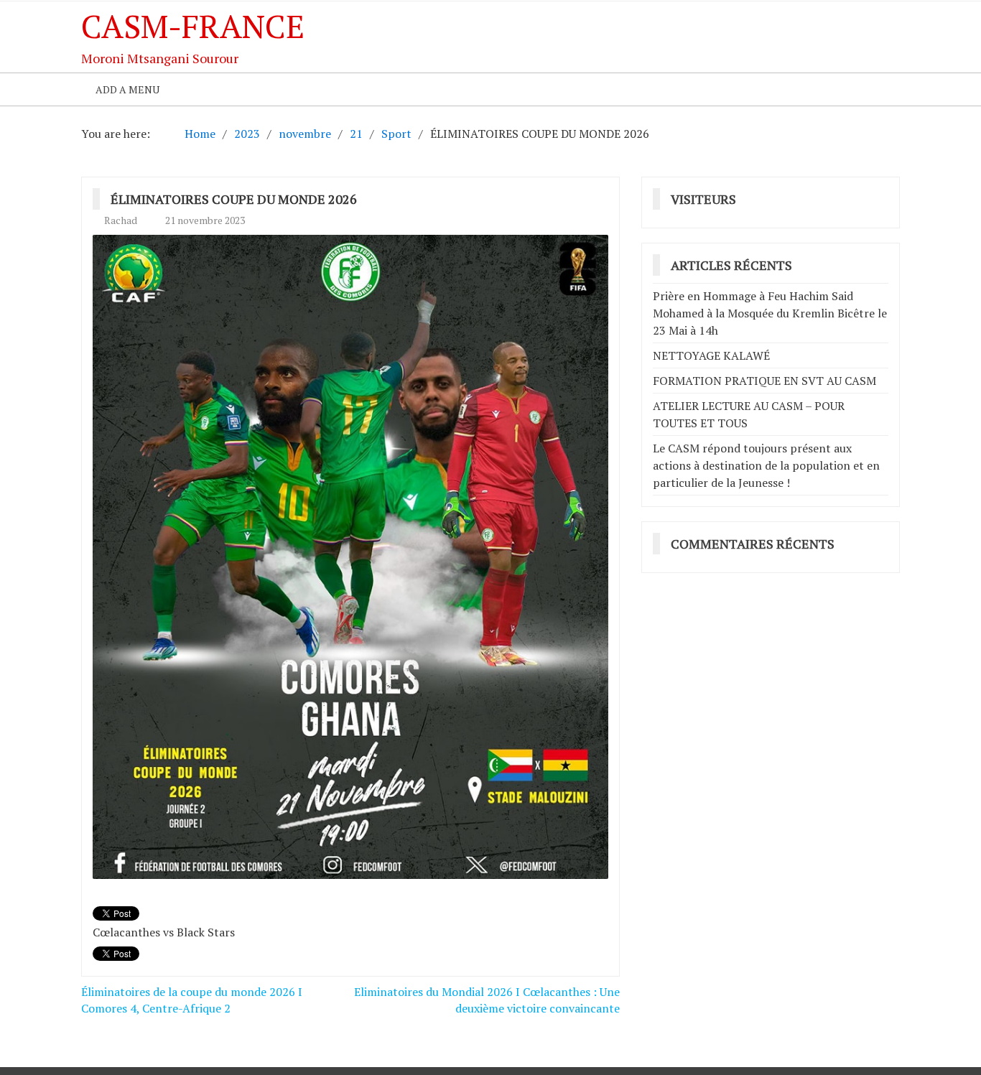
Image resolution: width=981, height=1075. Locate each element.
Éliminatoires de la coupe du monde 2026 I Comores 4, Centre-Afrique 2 (191, 1000)
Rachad (120, 220)
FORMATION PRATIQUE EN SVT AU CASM (764, 380)
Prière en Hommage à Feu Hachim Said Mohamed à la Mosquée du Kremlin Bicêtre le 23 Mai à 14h (770, 313)
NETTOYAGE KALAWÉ (711, 355)
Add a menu (127, 89)
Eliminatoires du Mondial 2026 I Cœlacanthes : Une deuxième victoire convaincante (487, 1000)
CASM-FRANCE (192, 25)
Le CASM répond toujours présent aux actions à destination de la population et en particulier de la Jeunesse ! (766, 465)
